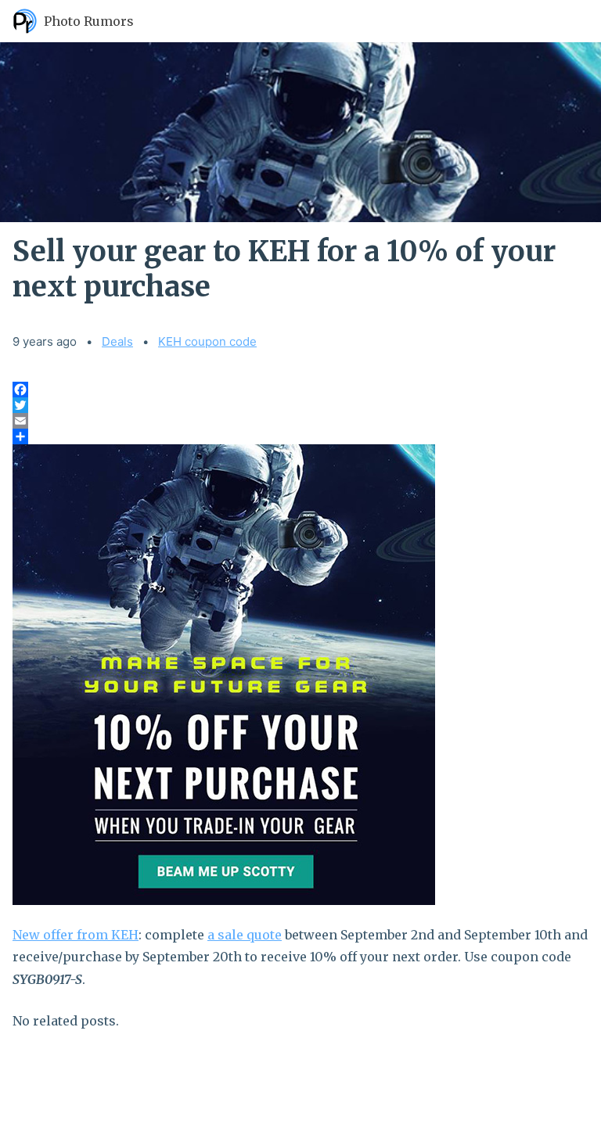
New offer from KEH (76, 935)
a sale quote (244, 935)
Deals (117, 341)
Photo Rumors (89, 21)
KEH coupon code (207, 341)
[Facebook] (300, 389)
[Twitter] (300, 405)
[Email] (300, 421)
